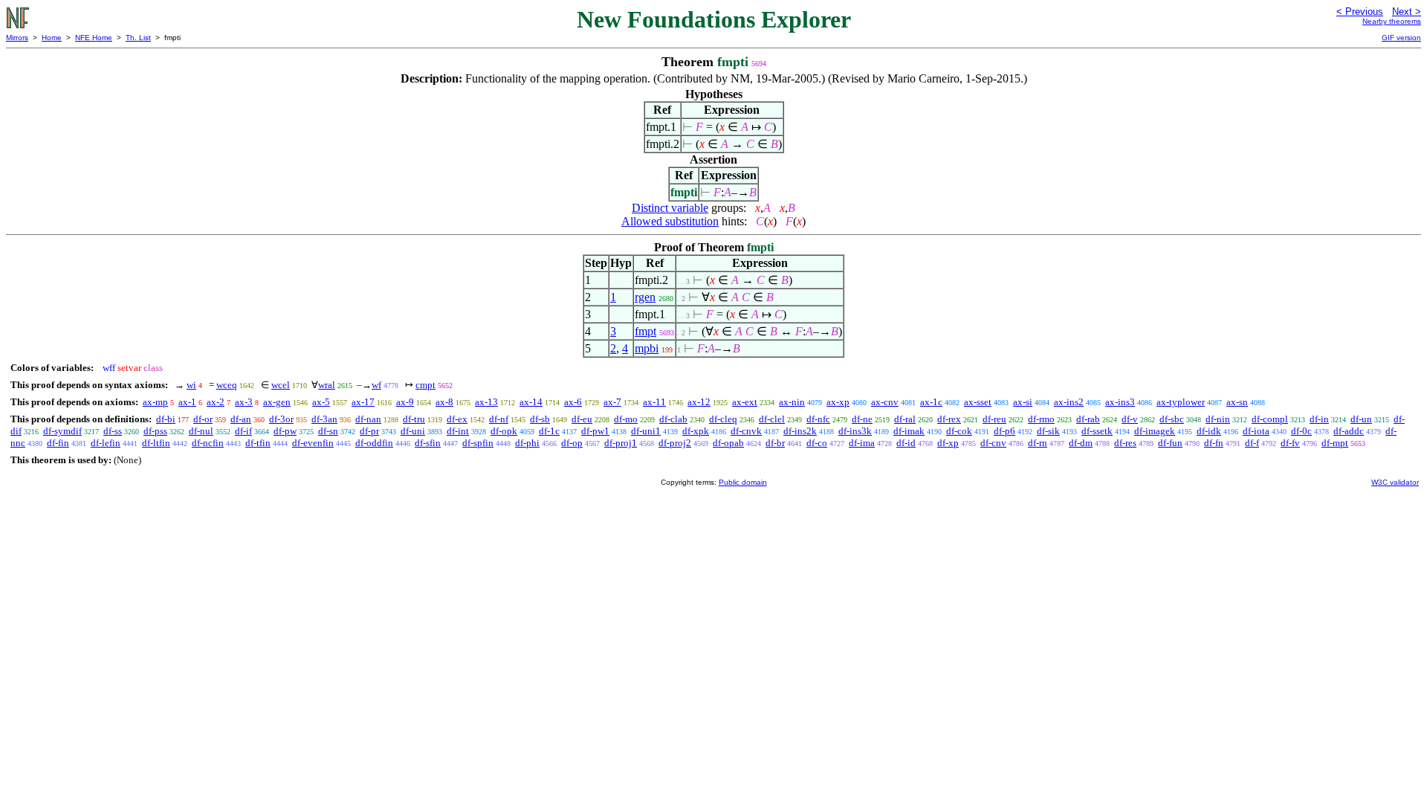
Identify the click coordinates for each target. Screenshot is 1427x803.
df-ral (905, 419)
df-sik (1048, 430)
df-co (816, 442)
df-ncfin (208, 442)
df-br (775, 442)
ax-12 (699, 401)
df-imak (909, 430)
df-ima (862, 442)
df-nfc (818, 419)
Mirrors (17, 37)
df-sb (540, 419)
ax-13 (486, 401)
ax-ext (744, 401)
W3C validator (1395, 482)
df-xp (948, 442)
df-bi (165, 419)
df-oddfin (374, 442)
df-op (572, 442)
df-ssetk (1097, 430)
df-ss (112, 430)
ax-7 (612, 401)
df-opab (728, 442)
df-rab (1088, 419)
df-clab (673, 419)
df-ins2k (800, 430)
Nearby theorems (1391, 21)
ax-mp (155, 401)
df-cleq (723, 419)
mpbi (647, 348)
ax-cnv (885, 401)
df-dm (1081, 442)
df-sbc (1171, 419)
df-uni (413, 430)
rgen (645, 297)
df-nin (1218, 419)
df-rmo (1041, 419)
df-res (1125, 442)
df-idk (1209, 430)
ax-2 (215, 401)
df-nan (368, 419)
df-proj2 (675, 442)
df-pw (285, 430)
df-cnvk (746, 430)
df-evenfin (313, 442)
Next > (1406, 11)
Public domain (743, 482)
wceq (226, 384)
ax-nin (792, 401)
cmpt (425, 384)
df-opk (504, 430)
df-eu (582, 419)
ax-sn (1237, 401)
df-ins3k (855, 430)
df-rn (1037, 442)
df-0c (1301, 430)
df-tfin (258, 442)
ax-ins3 (1120, 401)
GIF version (1401, 37)
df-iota (1256, 430)
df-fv (1290, 442)
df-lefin (105, 442)
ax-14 (531, 401)
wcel (280, 384)
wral (326, 384)
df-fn (1213, 442)
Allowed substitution (670, 221)
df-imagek (1154, 430)
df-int (458, 430)
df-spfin (478, 442)
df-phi (527, 442)
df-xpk (695, 430)
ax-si (1022, 401)
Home (52, 37)
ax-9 (405, 401)
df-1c (549, 430)
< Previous (1359, 11)
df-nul (201, 430)
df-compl (1270, 419)
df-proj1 (620, 442)
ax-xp (838, 401)
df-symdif (62, 430)
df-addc (1348, 430)
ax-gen (277, 401)
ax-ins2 (1069, 401)
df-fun (1170, 442)
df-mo (626, 419)
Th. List (138, 37)
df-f (1252, 442)
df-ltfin (156, 442)
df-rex (949, 419)
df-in (1319, 419)
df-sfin (428, 442)
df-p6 (1004, 430)
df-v (1130, 419)
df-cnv (993, 442)
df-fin (58, 442)
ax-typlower (1180, 401)
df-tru (414, 419)
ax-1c (931, 401)
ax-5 (321, 401)
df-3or (281, 419)
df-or (203, 419)
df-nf (498, 419)
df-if (243, 430)
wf (376, 384)
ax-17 (363, 401)
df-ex (457, 419)
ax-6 (573, 401)
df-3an (324, 419)
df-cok (959, 430)
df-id (906, 442)
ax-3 (244, 401)
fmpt (645, 331)
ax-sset (977, 401)
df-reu (994, 419)
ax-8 (444, 401)
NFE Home (93, 37)
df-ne (862, 419)
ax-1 (187, 401)
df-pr (369, 430)
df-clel (772, 419)
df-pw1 (595, 430)
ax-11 (654, 401)
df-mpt (1334, 442)
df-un (1361, 419)
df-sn (328, 430)
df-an (240, 419)
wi (191, 384)
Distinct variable (670, 207)
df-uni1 (646, 430)
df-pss (155, 430)
